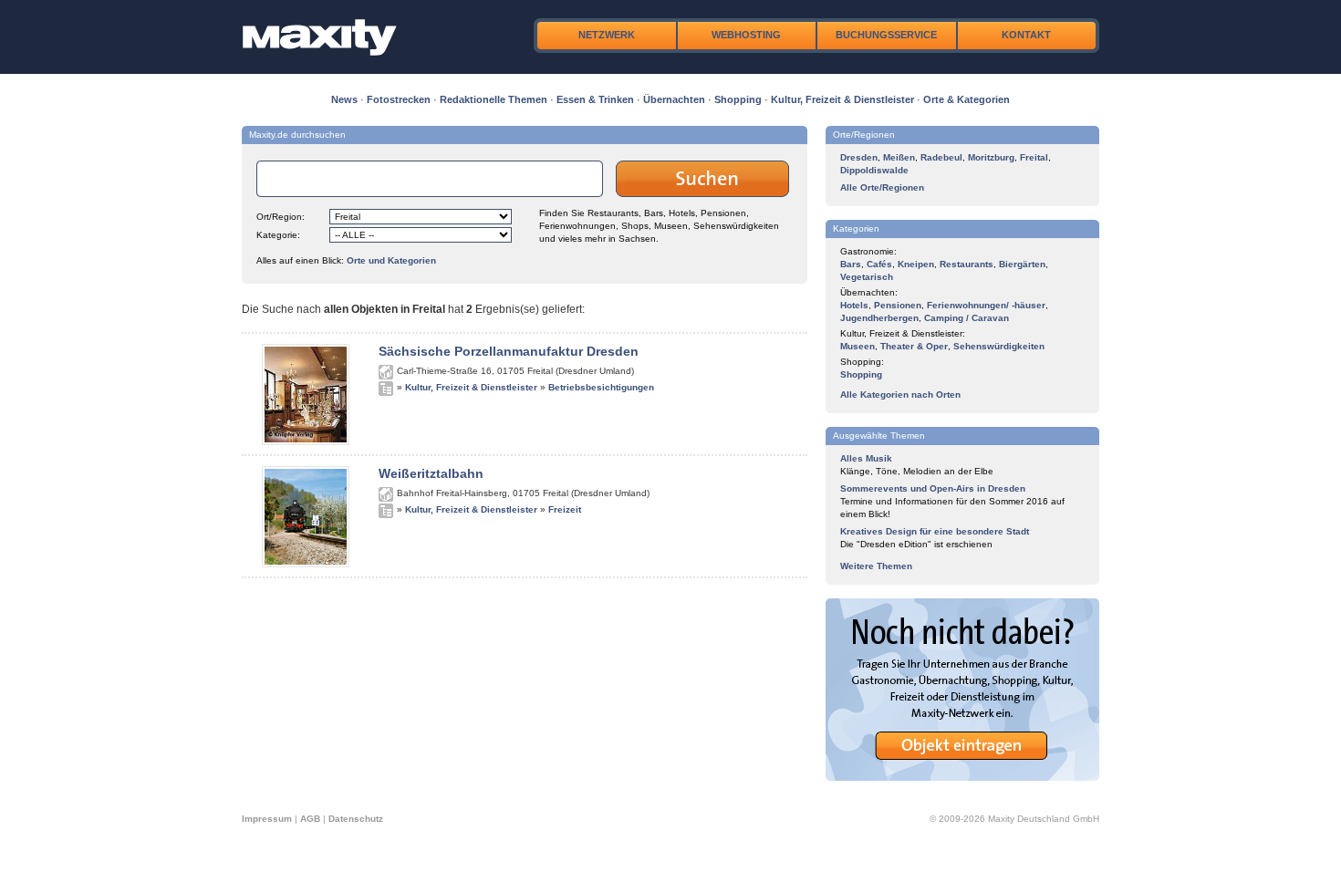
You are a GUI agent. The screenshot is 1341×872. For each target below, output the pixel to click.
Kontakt (1026, 34)
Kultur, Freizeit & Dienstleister (842, 99)
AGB (310, 819)
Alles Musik (866, 458)
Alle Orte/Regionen (882, 187)
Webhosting (746, 34)
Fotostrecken (399, 99)
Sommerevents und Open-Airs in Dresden (932, 488)
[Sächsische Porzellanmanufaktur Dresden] (305, 441)
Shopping (738, 99)
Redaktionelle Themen (493, 99)
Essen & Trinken (595, 99)
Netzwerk (606, 34)
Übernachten (674, 99)
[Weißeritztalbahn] (305, 563)
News (344, 99)
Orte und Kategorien (391, 260)
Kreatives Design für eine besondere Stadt (934, 531)
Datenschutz (355, 819)
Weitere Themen (876, 566)
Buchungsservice (886, 34)
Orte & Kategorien (966, 99)
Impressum (267, 819)
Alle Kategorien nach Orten (900, 394)
